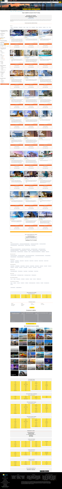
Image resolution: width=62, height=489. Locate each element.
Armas (15, 446)
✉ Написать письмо (5, 480)
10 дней (36, 296)
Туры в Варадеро (29, 478)
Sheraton (15, 453)
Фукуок (26, 389)
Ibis (36, 464)
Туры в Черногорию (19, 478)
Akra (25, 446)
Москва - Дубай (49, 478)
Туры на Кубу (18, 476)
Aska (46, 445)
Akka (36, 446)
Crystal (15, 445)
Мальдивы (15, 390)
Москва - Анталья (54, 476)
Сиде (15, 397)
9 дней (25, 296)
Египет (46, 397)
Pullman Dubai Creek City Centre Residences (30, 157)
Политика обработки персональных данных (5, 486)
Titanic (15, 441)
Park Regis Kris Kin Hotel (42, 137)
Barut (25, 445)
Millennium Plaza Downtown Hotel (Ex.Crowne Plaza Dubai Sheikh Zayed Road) (34, 56)
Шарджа (36, 385)
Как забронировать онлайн (5, 483)
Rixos (25, 441)
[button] (51, 317)
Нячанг (46, 425)
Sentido (26, 453)
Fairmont (15, 465)
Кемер (46, 396)
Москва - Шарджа (53, 478)
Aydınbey (36, 445)
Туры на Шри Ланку (14, 476)
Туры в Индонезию (14, 478)
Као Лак (15, 425)
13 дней (26, 297)
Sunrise (36, 452)
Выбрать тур (16, 64)
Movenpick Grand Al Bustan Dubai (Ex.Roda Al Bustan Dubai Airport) (47, 56)
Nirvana (36, 441)
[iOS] (46, 471)
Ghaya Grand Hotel (12, 36)
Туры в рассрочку (5, 484)
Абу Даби (47, 384)
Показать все (32, 307)
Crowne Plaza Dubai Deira (42, 36)
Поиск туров (60, 2)
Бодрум (26, 397)
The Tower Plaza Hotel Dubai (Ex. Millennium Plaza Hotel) (46, 157)
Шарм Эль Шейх (26, 384)
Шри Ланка (36, 389)
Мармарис (36, 397)
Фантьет (15, 389)
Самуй (36, 409)
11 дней (46, 296)
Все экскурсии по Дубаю (31, 323)
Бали (25, 390)
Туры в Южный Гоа (38, 478)
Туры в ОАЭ (23, 478)
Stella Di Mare (46, 452)
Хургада (15, 384)
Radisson (36, 453)
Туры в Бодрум (28, 476)
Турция (15, 396)
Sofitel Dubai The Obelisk (42, 218)
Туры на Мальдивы (22, 476)
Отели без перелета (17, 45)
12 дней (15, 297)
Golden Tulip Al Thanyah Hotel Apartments (15, 56)
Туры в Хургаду (32, 476)
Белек (36, 396)
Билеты (15, 0)
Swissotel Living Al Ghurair (28, 117)
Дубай (15, 385)
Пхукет (26, 425)
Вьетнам (36, 425)
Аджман (26, 385)
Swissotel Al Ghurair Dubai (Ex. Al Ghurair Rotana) (16, 117)
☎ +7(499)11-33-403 (28, 237)
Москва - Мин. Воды (49, 476)
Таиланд (15, 409)
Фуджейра (46, 385)
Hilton (46, 464)
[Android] (42, 471)
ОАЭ (36, 384)
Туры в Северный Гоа (33, 478)
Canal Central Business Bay (42, 117)
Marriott (15, 464)
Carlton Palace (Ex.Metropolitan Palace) (30, 36)
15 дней (46, 297)
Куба (46, 389)
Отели (10, 0)
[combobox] (16, 2)
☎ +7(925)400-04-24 (33, 237)
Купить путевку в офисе (16, 87)
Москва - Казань (44, 476)
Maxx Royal (46, 441)
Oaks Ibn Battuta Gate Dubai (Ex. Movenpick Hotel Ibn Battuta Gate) (18, 157)
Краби (46, 409)
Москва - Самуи (44, 478)
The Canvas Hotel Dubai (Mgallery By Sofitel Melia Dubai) (17, 137)
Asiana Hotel (26, 137)
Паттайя (26, 409)
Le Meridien (26, 464)
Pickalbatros (46, 453)
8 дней (15, 296)
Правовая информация (5, 485)
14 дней (36, 297)
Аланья (26, 396)
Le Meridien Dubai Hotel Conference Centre (30, 218)
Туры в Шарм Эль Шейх (37, 476)
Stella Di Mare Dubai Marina (13, 218)
